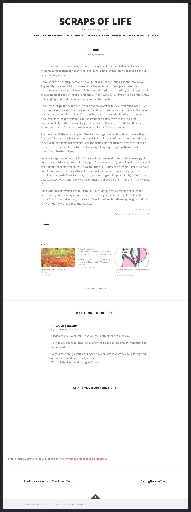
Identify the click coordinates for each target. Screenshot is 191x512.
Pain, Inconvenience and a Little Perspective (132, 270)
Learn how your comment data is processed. (80, 458)
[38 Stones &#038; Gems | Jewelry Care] (58, 257)
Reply (75, 329)
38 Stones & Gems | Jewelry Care (54, 270)
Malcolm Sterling (64, 325)
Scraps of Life (95, 21)
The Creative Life (76, 35)
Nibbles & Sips (119, 35)
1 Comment (101, 288)
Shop (36, 35)
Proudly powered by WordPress (38, 504)
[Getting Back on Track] (96, 258)
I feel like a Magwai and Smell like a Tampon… (51, 481)
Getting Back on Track (154, 481)
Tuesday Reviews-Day (98, 35)
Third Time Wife (137, 35)
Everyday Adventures (52, 35)
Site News (152, 35)
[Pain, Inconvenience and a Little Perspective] (132, 257)
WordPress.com (79, 504)
